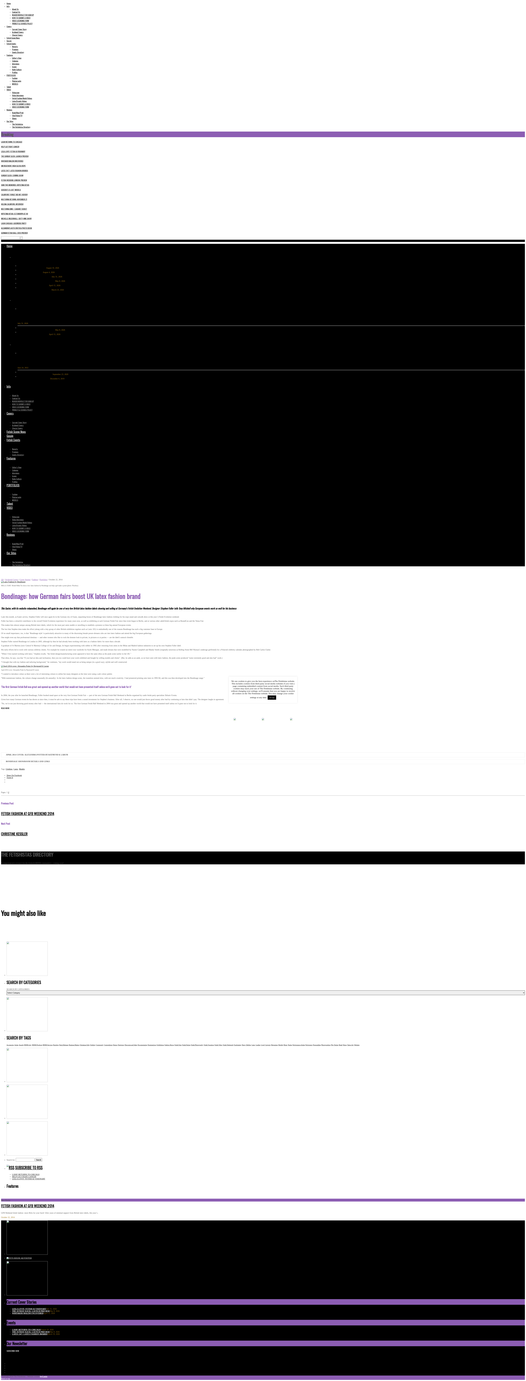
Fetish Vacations (209, 1045)
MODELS (15, 83)
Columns (15, 60)
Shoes (345, 1045)
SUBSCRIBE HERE (13, 1350)
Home (9, 3)
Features (10, 55)
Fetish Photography (197, 1045)
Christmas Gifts (84, 1045)
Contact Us (16, 12)
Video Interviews (18, 95)
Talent (9, 86)
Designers (121, 1045)
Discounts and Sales (131, 1045)
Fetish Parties (186, 1045)
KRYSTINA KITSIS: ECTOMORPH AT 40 (14, 213)
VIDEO (9, 89)
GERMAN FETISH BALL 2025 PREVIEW (14, 232)
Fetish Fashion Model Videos (22, 98)
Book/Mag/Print (18, 112)
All (2, 580)
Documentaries (142, 1045)
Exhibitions (160, 1045)
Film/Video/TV (17, 115)
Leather (258, 1045)
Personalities (317, 1045)
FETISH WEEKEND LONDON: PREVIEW (14, 180)
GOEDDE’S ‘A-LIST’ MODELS (11, 189)
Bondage (56, 1045)
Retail (340, 1045)
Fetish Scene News (13, 37)
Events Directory (18, 52)
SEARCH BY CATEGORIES (18, 989)
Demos (115, 1045)
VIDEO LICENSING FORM (20, 20)
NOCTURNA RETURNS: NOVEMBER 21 (14, 199)
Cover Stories (25, 580)
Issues (14, 66)
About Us (15, 9)
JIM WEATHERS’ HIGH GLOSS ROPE (13, 165)
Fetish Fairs (178, 1045)
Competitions (108, 1045)
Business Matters (74, 1045)
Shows (14, 118)
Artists (16, 1045)
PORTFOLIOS (11, 75)
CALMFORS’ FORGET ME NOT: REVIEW (14, 194)
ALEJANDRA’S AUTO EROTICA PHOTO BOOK (16, 228)
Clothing (9, 769)
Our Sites (10, 121)
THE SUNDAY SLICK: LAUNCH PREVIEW (14, 156)
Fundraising (237, 1045)
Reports (15, 46)
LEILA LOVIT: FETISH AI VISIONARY (13, 151)
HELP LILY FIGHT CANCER (10, 146)
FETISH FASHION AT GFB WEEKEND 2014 (27, 813)
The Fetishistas (17, 124)
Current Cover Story (19, 29)
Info (8, 6)
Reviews (9, 109)
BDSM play (28, 1045)
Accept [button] (272, 698)
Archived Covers (18, 32)
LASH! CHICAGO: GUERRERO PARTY (13, 223)
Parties (290, 1045)
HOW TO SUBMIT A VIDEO (21, 17)
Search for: (11, 1160)
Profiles (15, 72)
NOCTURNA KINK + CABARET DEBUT (14, 208)
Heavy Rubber (246, 1045)
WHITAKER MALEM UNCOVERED (12, 160)
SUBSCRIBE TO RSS (29, 1167)
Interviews (15, 63)
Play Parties (334, 1045)
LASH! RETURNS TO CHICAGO (11, 141)
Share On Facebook (14, 775)
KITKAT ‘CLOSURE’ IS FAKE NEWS (34, 379)
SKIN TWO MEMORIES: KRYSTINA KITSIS (15, 184)
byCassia (43, 1377)
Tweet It (10, 778)
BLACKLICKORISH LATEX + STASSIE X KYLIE (46, 360)
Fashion (14, 78)
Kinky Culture (17, 69)
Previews (15, 49)
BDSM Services (48, 1045)
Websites (356, 1045)
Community (100, 1045)
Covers (9, 26)
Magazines (274, 1045)
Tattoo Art (350, 1045)
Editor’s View (16, 58)
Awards (21, 1045)
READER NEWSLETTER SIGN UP (23, 14)
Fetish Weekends (228, 1045)
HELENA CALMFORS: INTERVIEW (12, 204)
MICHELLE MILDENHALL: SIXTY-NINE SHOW (16, 218)
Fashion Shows (169, 1045)
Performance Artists (299, 1045)
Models (22, 769)
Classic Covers (17, 35)
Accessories (10, 1045)
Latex (16, 769)
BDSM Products (37, 1045)
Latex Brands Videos (19, 101)
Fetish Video (218, 1045)
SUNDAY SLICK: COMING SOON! (12, 175)
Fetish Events (11, 43)
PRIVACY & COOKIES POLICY (22, 23)
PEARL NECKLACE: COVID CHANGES (35, 374)
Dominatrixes (152, 1045)
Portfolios (43, 580)
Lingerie (268, 1045)
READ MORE (5, 708)
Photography (16, 81)
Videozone (15, 92)
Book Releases (63, 1045)
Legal (263, 1045)
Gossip (9, 40)
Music (285, 1045)
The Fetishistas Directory (21, 127)
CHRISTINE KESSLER (14, 833)
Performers (308, 1045)
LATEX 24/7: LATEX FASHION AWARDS (14, 170)
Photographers (326, 1045)
